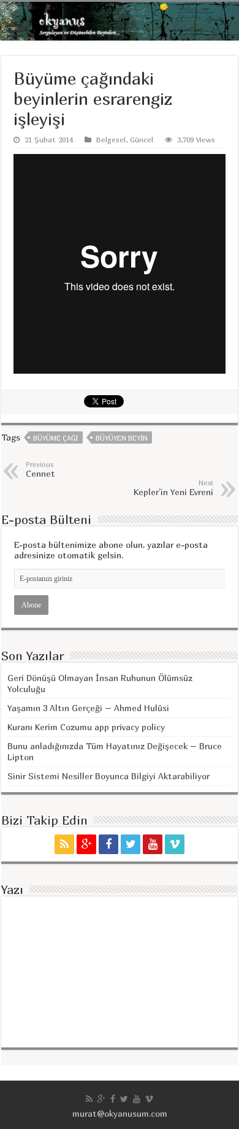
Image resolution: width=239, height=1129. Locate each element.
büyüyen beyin (122, 438)
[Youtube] (152, 844)
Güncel (141, 139)
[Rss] (64, 844)
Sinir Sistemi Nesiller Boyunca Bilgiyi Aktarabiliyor (108, 776)
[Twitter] (130, 844)
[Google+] (86, 844)
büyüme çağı (55, 438)
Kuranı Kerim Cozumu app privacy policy (86, 727)
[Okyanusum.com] (119, 21)
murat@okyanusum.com (119, 1113)
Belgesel (111, 139)
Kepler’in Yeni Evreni (173, 488)
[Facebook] (108, 844)
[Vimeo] (174, 844)
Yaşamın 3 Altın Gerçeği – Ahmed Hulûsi (88, 708)
